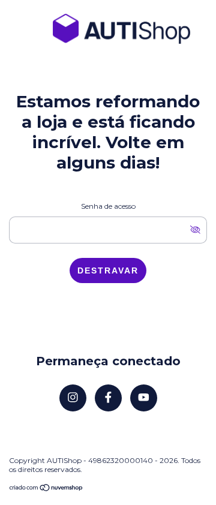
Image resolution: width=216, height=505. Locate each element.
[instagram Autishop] (72, 397)
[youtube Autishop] (143, 397)
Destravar (108, 270)
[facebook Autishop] (108, 397)
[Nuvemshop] (46, 488)
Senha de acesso (108, 206)
